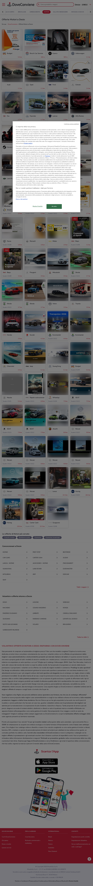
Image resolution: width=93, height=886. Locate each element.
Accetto (54, 206)
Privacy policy (28, 143)
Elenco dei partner (22, 199)
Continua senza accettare (71, 124)
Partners (47, 156)
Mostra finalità (38, 206)
